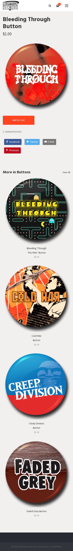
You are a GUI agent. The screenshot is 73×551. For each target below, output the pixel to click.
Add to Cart (19, 120)
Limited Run (56, 546)
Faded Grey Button (37, 511)
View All (66, 172)
